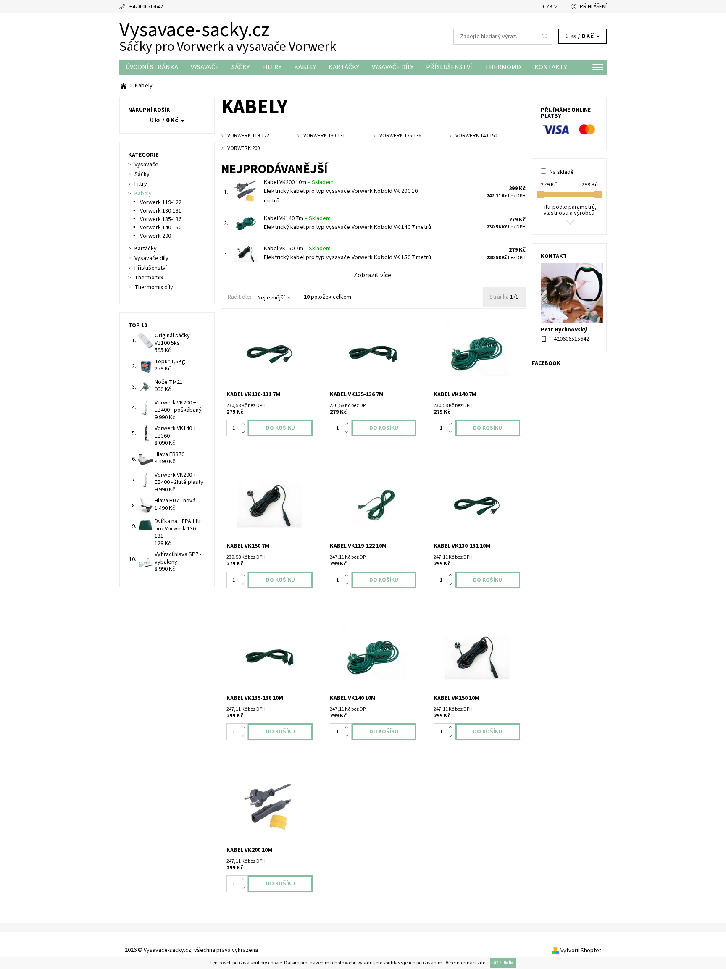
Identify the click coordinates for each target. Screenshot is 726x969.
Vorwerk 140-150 (161, 227)
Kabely (305, 67)
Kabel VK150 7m (297, 248)
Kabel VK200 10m (299, 182)
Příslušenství (449, 67)
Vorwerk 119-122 (161, 202)
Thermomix (503, 67)
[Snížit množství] (245, 432)
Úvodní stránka (152, 67)
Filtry (271, 67)
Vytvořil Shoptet (580, 950)
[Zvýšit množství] (245, 424)
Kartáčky (344, 67)
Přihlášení (593, 7)
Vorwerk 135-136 (161, 219)
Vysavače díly (392, 67)
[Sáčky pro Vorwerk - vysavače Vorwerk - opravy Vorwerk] (124, 85)
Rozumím (503, 962)
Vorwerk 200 (155, 236)
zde (481, 962)
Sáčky (240, 67)
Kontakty (550, 67)
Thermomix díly (153, 287)
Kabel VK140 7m (297, 218)
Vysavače (205, 67)
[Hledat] (545, 37)
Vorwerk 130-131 (161, 211)
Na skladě (562, 172)
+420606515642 (146, 7)
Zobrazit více (372, 275)
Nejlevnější (271, 298)
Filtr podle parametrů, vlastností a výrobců (569, 210)
